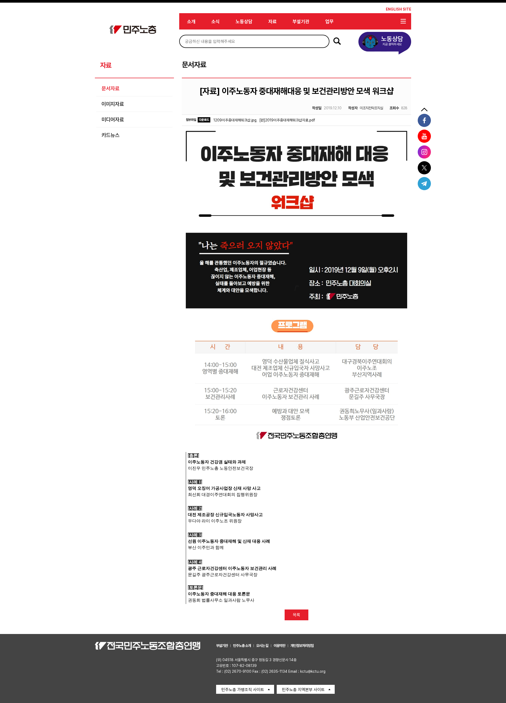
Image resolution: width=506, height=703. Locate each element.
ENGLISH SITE (398, 9)
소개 (191, 21)
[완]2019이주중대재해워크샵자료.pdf (287, 120)
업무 (329, 21)
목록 (296, 614)
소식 (215, 21)
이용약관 (279, 645)
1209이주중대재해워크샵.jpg (234, 120)
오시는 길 (262, 645)
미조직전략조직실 (365, 108)
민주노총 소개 (242, 645)
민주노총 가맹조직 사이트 (242, 689)
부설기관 (301, 21)
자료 (272, 21)
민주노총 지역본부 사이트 (303, 689)
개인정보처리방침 (302, 645)
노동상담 (244, 21)
